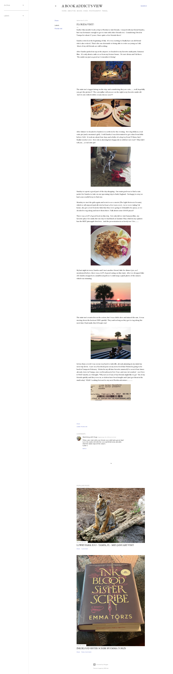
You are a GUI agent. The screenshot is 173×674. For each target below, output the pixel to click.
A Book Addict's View (82, 6)
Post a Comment (86, 652)
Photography (95, 11)
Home (64, 11)
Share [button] (57, 20)
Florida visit (58, 28)
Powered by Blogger (102, 664)
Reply (84, 448)
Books (79, 11)
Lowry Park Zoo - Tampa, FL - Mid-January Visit (105, 545)
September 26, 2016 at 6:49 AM (107, 437)
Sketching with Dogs (90, 437)
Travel (105, 11)
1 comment (84, 549)
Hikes (85, 11)
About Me (72, 11)
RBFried (106, 668)
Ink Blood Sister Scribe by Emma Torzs (101, 648)
